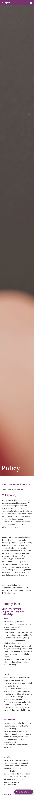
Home (3, 476)
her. (22, 489)
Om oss (8, 476)
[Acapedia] (6, 2)
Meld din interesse (23, 792)
